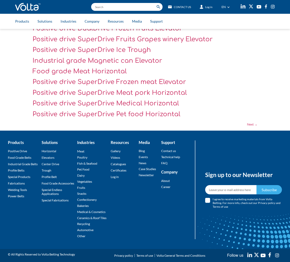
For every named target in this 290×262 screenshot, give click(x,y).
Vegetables (84, 181)
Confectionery (87, 199)
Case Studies (147, 169)
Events (143, 157)
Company (92, 21)
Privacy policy (266, 202)
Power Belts (16, 196)
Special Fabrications (55, 200)
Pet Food (83, 169)
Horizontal (49, 151)
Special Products (19, 177)
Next (252, 124)
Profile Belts (16, 170)
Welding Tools (17, 190)
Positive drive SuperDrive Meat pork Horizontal (110, 92)
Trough (46, 170)
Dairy (81, 175)
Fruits (81, 187)
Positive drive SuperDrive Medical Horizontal (106, 103)
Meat (80, 151)
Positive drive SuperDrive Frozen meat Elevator (109, 81)
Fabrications (16, 183)
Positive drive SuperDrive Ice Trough (92, 49)
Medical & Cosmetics (91, 212)
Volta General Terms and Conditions (180, 255)
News (142, 163)
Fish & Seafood (87, 163)
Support (156, 21)
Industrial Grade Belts (23, 164)
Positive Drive (17, 151)
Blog (142, 151)
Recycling (83, 224)
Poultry (82, 157)
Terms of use (220, 206)
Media (137, 21)
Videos (115, 157)
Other (81, 236)
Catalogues (118, 164)
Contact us (168, 151)
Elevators (48, 157)
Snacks (81, 193)
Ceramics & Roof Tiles (92, 218)
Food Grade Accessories (58, 183)
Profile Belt (49, 177)
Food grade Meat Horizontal (80, 71)
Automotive (85, 230)
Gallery (116, 151)
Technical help (170, 157)
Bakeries (83, 206)
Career (165, 187)
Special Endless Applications (52, 192)
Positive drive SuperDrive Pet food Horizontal (106, 114)
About (165, 181)
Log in (115, 177)
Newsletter (146, 175)
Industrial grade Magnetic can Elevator (97, 60)
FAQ (164, 163)
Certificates (118, 170)
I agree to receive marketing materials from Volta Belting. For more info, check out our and (247, 202)
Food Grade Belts (19, 157)
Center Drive (50, 164)
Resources (116, 21)
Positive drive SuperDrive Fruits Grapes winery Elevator (123, 39)
